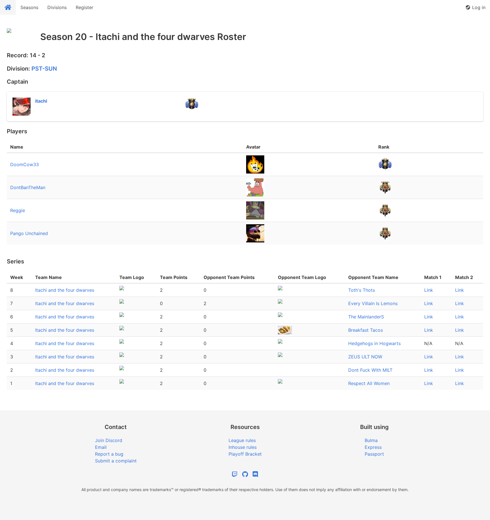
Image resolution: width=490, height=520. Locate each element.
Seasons (29, 7)
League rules (242, 440)
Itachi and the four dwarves (64, 290)
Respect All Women (369, 383)
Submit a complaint (116, 461)
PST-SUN (44, 68)
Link (428, 290)
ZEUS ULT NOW (365, 357)
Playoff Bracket (245, 454)
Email (101, 447)
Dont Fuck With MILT (370, 370)
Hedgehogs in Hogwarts (374, 343)
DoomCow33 (24, 164)
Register (84, 7)
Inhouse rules (243, 447)
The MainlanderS (366, 317)
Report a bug (109, 454)
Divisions (57, 7)
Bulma (371, 440)
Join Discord (108, 440)
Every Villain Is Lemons (373, 303)
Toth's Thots (361, 290)
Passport (374, 454)
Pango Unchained (29, 233)
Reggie (17, 210)
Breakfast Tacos (365, 330)
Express (373, 447)
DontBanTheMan (27, 187)
